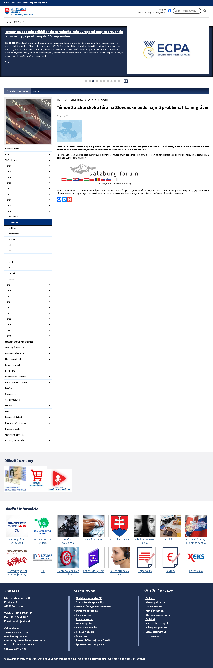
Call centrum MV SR (156, 631)
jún (10, 250)
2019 (9, 205)
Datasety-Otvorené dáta (16, 440)
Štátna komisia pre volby (90, 602)
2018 (9, 211)
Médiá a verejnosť (13, 359)
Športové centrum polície (90, 644)
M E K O (8, 405)
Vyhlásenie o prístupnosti (91, 658)
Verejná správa (84, 623)
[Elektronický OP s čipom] (15, 479)
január (11, 279)
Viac (7, 61)
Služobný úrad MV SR (14, 347)
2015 (9, 296)
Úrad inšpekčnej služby (15, 423)
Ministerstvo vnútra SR (89, 598)
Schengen (81, 636)
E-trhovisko (152, 636)
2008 (9, 336)
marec (11, 267)
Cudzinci (150, 619)
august (12, 239)
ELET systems (55, 658)
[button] (15, 21)
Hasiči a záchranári (86, 627)
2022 (9, 188)
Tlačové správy (12, 160)
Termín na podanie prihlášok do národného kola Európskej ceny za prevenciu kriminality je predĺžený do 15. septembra (64, 33)
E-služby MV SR (153, 606)
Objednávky (10, 394)
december (13, 216)
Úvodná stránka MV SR (17, 91)
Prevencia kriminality (14, 417)
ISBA (7, 411)
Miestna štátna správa (157, 623)
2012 (9, 313)
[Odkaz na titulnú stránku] (20, 11)
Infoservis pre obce (14, 365)
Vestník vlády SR (12, 399)
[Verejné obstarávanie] (36, 479)
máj (10, 256)
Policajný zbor (84, 615)
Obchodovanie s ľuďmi (158, 615)
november (13, 222)
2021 (9, 194)
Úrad (7, 154)
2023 (9, 182)
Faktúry (8, 388)
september (14, 233)
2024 (9, 177)
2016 (9, 290)
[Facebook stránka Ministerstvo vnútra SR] (169, 11)
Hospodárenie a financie (16, 382)
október (12, 228)
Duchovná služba (12, 429)
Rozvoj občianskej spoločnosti (93, 640)
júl (10, 245)
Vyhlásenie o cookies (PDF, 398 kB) (126, 658)
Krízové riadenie (85, 631)
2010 (9, 324)
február (12, 273)
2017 (9, 285)
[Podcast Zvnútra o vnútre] (59, 480)
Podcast (150, 598)
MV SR (36, 91)
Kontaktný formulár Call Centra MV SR (25, 640)
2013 (9, 307)
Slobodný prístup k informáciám (19, 341)
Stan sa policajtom (155, 602)
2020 (9, 199)
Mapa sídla (70, 658)
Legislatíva (10, 370)
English (162, 9)
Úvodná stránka (12, 148)
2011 (9, 319)
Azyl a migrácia (84, 619)
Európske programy (87, 610)
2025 (9, 171)
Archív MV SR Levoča (14, 434)
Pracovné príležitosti (14, 353)
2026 (9, 165)
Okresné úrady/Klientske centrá (93, 606)
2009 (9, 330)
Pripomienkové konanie (15, 376)
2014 (9, 302)
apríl (11, 262)
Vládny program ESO (156, 627)
